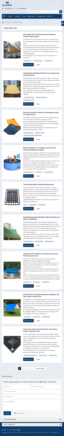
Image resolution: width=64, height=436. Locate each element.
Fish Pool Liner (27, 282)
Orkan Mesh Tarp (43, 355)
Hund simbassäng (48, 172)
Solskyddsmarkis (48, 60)
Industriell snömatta (40, 132)
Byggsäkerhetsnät (49, 241)
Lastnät (25, 204)
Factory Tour (30, 16)
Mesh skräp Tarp (39, 241)
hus (3, 22)
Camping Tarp (27, 316)
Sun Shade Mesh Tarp (29, 97)
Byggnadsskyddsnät (28, 241)
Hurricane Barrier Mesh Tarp (30, 355)
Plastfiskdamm (45, 282)
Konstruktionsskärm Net (41, 97)
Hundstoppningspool (28, 172)
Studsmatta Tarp (53, 355)
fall (24, 16)
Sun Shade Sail (27, 60)
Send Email (28, 64)
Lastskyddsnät (33, 204)
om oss (49, 16)
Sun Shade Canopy (37, 60)
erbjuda (7, 413)
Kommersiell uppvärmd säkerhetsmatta (33, 135)
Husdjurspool (39, 172)
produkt (9, 16)
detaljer (38, 64)
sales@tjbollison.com (9, 8)
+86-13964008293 (22, 8)
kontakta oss (41, 16)
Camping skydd (36, 316)
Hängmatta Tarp (45, 316)
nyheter (17, 16)
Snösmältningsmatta (28, 132)
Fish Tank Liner (36, 282)
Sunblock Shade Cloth (29, 100)
